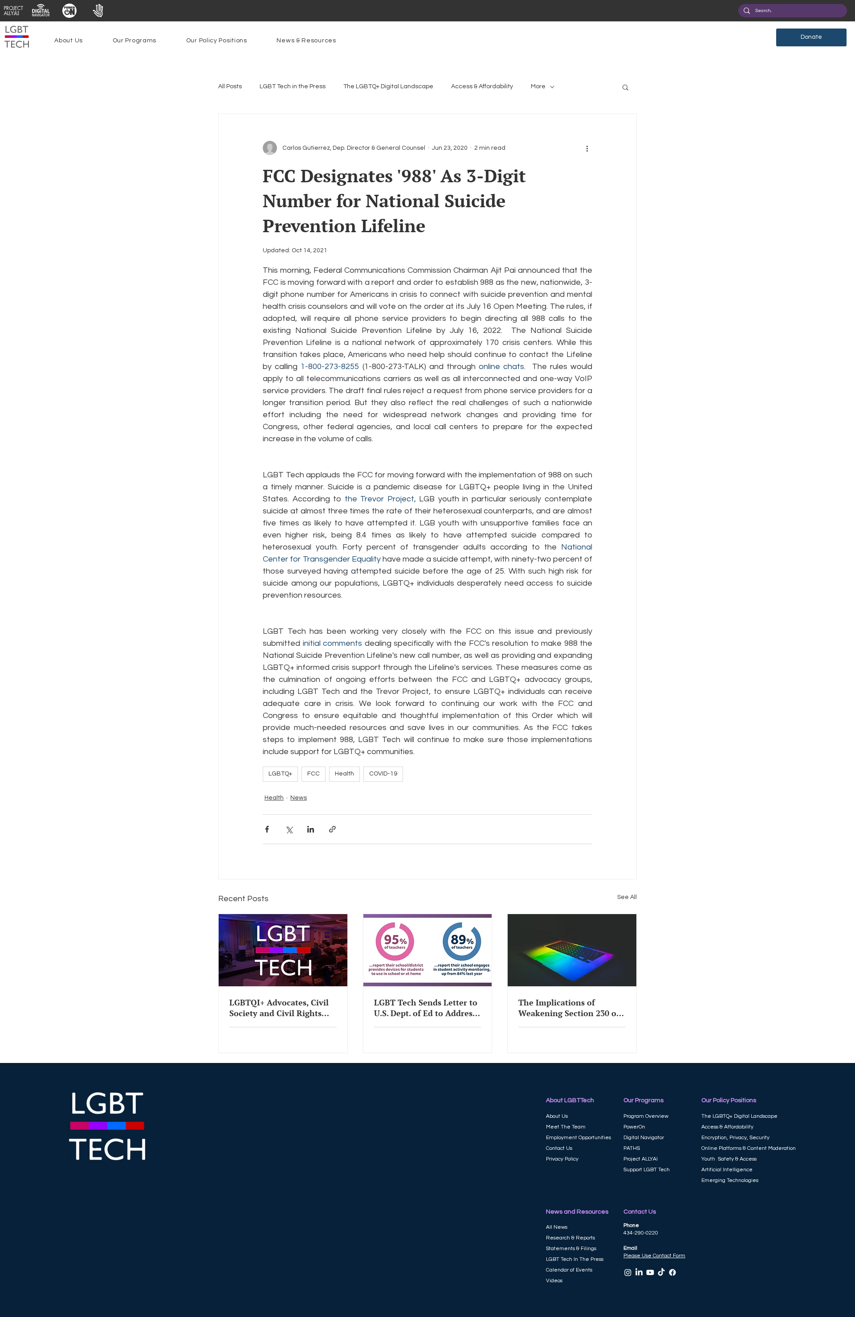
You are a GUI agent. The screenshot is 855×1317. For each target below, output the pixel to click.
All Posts (230, 86)
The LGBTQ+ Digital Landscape (388, 86)
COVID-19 (383, 774)
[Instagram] (627, 1272)
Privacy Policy (562, 1159)
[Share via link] (332, 829)
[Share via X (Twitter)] (289, 829)
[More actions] (587, 148)
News (298, 798)
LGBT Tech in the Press (293, 86)
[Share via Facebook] (267, 829)
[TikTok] (661, 1272)
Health (344, 774)
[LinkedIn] (639, 1272)
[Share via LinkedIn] (310, 829)
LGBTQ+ (280, 774)
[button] (68, 40)
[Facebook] (672, 1272)
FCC (313, 774)
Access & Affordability (482, 86)
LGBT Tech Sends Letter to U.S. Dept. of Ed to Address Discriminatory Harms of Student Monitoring (425, 1007)
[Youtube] (650, 1272)
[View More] (13, 10)
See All (627, 897)
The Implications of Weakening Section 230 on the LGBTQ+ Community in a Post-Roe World (571, 1007)
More (538, 86)
